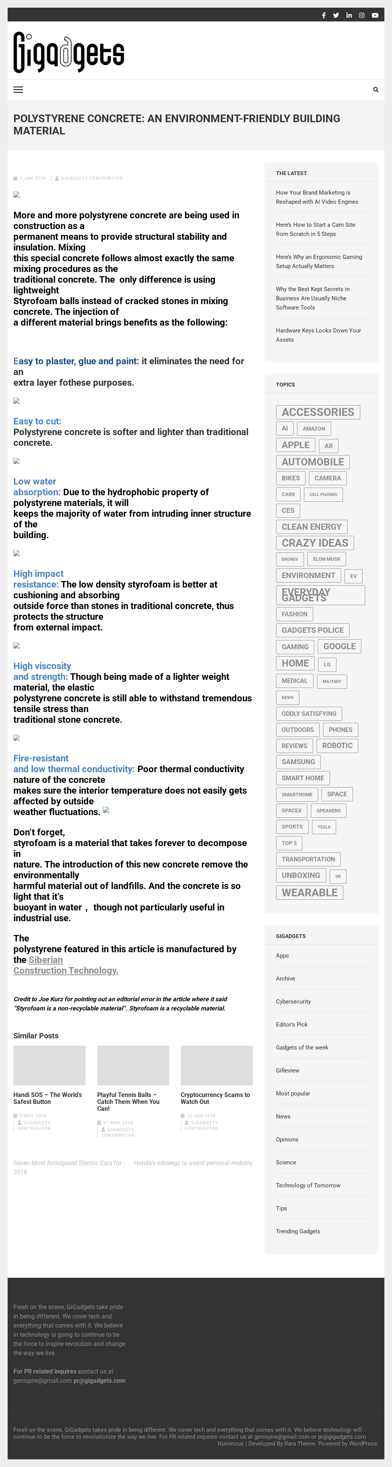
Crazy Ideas (315, 543)
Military (332, 681)
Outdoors (298, 730)
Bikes (291, 478)
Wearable (310, 892)
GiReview (287, 1070)
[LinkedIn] (349, 16)
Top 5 (289, 843)
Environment (308, 575)
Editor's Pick (292, 1024)
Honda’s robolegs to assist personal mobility (193, 1163)
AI (285, 428)
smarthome (297, 794)
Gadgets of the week (302, 1047)
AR (329, 446)
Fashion (294, 614)
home (295, 663)
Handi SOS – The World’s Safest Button (47, 1098)
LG (327, 664)
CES (288, 510)
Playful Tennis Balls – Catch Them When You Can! (128, 1102)
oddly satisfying (309, 713)
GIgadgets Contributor (92, 178)
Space (337, 794)
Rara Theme (299, 1443)
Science (286, 1162)
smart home (303, 778)
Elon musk (326, 559)
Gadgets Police (313, 630)
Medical (295, 680)
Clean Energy (312, 527)
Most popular (293, 1093)
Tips (281, 1208)
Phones (341, 730)
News (288, 697)
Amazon (314, 429)
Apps (282, 955)
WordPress (363, 1443)
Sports (292, 827)
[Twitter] (336, 16)
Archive (285, 978)
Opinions (287, 1139)
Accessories (318, 412)
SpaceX (292, 810)
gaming (295, 647)
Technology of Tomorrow (308, 1185)
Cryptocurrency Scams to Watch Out (215, 1098)
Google (339, 646)
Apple (296, 444)
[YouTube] (375, 16)
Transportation (308, 859)
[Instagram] (361, 16)
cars (288, 494)
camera (328, 478)
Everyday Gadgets (306, 595)
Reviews (294, 746)
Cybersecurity (293, 1001)
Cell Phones (323, 494)
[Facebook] (324, 16)
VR (338, 876)
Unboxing (301, 875)
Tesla (324, 827)
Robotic (337, 746)
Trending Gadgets (298, 1231)
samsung (298, 762)
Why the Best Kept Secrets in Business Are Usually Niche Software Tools (313, 298)
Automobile (313, 462)
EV (353, 576)
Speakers (329, 811)
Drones (290, 559)
